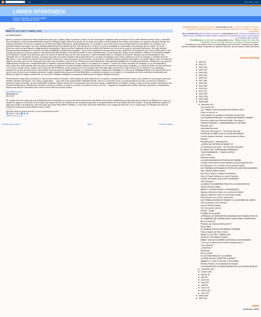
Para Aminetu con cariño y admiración (217, 197)
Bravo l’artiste (206, 253)
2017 (201, 80)
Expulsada (205, 250)
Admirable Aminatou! (209, 128)
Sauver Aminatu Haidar (210, 187)
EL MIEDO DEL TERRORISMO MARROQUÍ (219, 150)
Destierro (205, 139)
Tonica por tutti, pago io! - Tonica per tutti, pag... (221, 131)
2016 (201, 83)
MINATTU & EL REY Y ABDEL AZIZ (24, 31)
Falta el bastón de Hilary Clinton (214, 232)
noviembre (206, 269)
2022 (201, 67)
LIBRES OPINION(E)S (39, 11)
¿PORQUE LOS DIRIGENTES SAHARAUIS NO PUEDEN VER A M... (230, 216)
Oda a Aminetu (207, 181)
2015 (201, 86)
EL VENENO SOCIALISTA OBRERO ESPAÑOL (221, 229)
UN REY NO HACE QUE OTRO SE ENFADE (220, 179)
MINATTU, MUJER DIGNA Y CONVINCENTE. (220, 189)
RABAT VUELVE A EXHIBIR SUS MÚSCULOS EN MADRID (226, 240)
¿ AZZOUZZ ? (207, 248)
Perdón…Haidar (208, 211)
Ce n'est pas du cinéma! (211, 208)
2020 (201, 72)
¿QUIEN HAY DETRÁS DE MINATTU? (217, 144)
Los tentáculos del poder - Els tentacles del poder (222, 147)
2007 (201, 298)
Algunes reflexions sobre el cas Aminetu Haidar (221, 195)
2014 (201, 88)
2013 (201, 91)
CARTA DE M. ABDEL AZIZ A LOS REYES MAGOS (222, 133)
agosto (204, 274)
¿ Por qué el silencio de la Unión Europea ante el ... (223, 242)
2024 (201, 62)
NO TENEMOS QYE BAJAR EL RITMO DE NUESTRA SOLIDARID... (230, 168)
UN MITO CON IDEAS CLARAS (214, 237)
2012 (201, 94)
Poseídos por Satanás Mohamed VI (216, 224)
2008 (201, 296)
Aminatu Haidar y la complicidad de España (219, 264)
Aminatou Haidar (208, 157)
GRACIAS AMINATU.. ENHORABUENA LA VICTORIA (223, 123)
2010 (201, 99)
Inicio (90, 124)
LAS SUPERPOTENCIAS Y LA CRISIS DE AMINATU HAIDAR (227, 118)
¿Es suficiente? (207, 245)
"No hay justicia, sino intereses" (214, 203)
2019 (201, 75)
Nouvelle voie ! (207, 126)
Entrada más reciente (11, 124)
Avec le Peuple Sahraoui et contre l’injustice (219, 176)
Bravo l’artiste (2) (208, 221)
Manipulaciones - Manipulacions (214, 141)
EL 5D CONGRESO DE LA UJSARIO (216, 256)
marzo (204, 288)
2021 (201, 70)
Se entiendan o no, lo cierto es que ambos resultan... (223, 165)
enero (204, 293)
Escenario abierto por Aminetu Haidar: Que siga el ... (223, 120)
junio (203, 280)
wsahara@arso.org (224, 27)
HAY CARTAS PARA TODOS (213, 171)
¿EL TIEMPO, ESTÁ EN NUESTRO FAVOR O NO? (222, 110)
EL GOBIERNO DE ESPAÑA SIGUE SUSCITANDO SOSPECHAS (228, 218)
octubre (204, 272)
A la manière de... (208, 107)
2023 (201, 64)
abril (203, 285)
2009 (201, 102)
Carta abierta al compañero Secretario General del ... (223, 115)
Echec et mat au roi (209, 112)
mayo (203, 282)
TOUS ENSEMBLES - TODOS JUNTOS (218, 152)
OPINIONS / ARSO (251, 309)
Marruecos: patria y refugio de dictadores (218, 173)
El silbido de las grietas (210, 213)
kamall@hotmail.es (14, 92)
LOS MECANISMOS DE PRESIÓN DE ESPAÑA (221, 160)
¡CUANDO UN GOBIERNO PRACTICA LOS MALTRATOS (225, 184)
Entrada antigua (166, 124)
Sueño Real (206, 226)
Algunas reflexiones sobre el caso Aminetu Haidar (222, 192)
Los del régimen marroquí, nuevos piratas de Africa (223, 136)
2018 (201, 78)
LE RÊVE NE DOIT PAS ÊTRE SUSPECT (218, 258)
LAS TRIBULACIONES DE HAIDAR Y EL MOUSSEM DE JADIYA (228, 200)
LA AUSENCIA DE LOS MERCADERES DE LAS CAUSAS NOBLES (229, 266)
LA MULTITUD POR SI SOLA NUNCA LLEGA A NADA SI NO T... (228, 163)
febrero (204, 290)
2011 (201, 96)
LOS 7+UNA (206, 155)
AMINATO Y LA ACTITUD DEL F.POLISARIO (220, 261)
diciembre (205, 104)
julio (203, 277)
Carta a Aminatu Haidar (211, 205)
